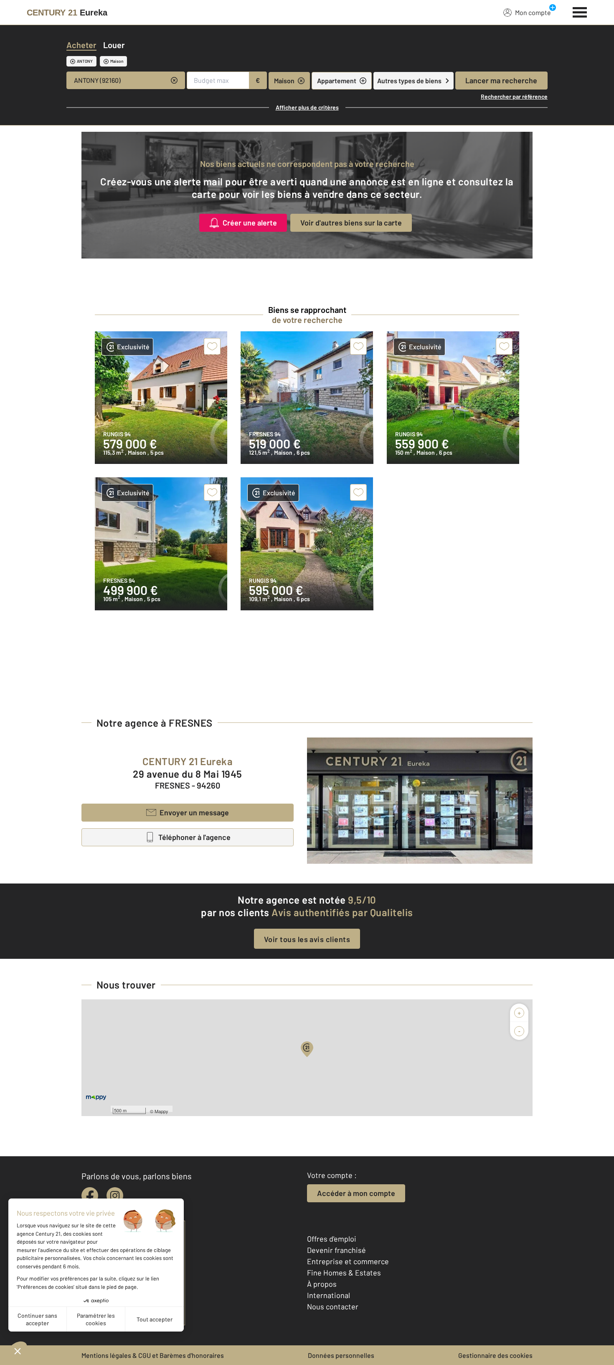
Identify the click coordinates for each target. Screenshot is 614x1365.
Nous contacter (332, 1306)
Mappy (161, 1111)
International (328, 1295)
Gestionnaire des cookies (495, 1355)
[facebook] (89, 1195)
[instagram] (115, 1195)
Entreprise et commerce (348, 1261)
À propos (322, 1283)
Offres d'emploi (331, 1238)
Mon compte (533, 12)
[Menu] (580, 11)
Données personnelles (341, 1355)
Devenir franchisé (336, 1250)
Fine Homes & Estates (344, 1272)
